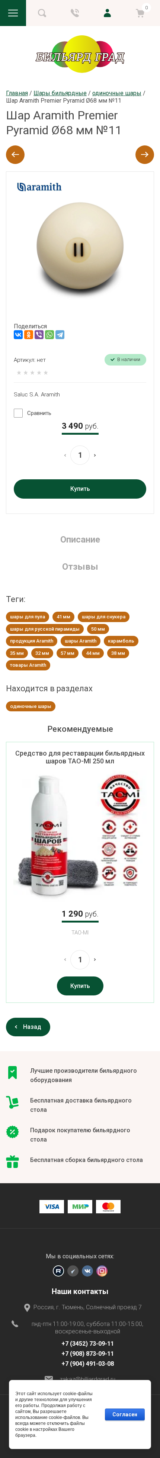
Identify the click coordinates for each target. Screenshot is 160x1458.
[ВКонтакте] (18, 334)
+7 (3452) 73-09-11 (87, 1343)
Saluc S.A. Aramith (37, 394)
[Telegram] (59, 334)
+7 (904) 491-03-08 (87, 1363)
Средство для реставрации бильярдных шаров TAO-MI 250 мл (80, 757)
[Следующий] (144, 154)
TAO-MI (80, 932)
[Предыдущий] (15, 154)
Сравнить (39, 413)
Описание (80, 539)
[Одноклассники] (28, 334)
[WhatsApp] (49, 334)
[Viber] (39, 334)
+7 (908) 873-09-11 (87, 1353)
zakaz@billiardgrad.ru (87, 1379)
